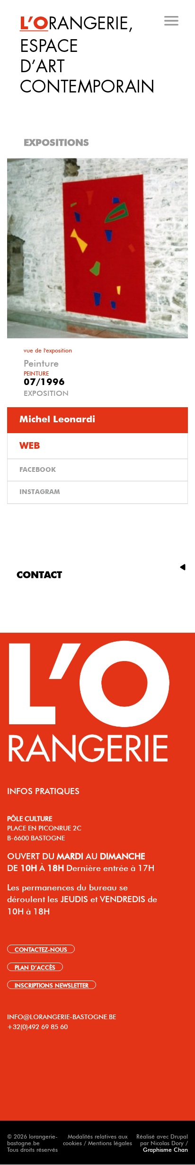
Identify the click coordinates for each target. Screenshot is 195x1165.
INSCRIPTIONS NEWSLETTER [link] (52, 984)
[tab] (98, 103)
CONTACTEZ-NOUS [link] (41, 948)
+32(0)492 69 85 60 (37, 1026)
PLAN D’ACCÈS (35, 966)
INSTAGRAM (39, 492)
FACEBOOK (37, 470)
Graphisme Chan (165, 1149)
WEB (29, 446)
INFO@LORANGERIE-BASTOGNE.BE (61, 1016)
